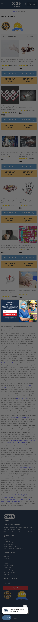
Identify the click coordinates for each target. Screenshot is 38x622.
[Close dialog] (36, 300)
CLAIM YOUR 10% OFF (10, 314)
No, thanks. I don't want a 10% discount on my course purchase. (10, 318)
